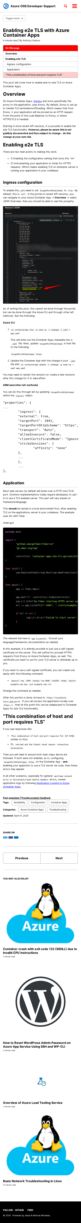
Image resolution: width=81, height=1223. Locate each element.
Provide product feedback (35, 797)
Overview (11, 53)
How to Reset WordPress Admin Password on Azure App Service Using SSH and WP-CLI (37, 1044)
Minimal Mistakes (41, 1215)
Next (59, 858)
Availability (19, 802)
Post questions (11, 797)
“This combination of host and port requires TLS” (33, 74)
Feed (30, 1210)
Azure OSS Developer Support (33, 6)
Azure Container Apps (32, 809)
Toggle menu (12, 18)
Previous (21, 858)
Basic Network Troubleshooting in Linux (32, 1181)
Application (13, 69)
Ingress (38, 101)
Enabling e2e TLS (15, 59)
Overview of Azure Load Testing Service (33, 1103)
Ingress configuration (19, 64)
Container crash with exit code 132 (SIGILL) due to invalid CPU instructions (40, 951)
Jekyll (27, 1215)
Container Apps (59, 802)
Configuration (38, 802)
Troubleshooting (57, 809)
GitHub (19, 1210)
